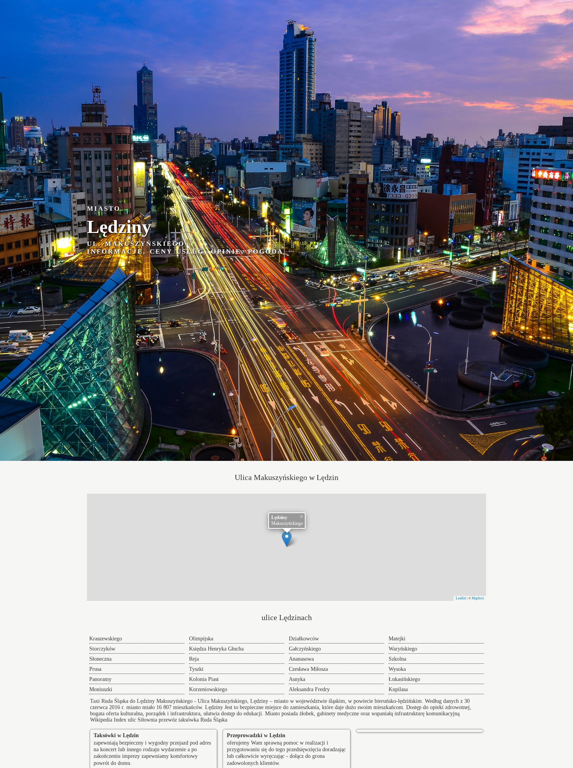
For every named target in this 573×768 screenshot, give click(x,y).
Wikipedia (101, 720)
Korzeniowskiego (208, 689)
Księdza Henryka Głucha (216, 649)
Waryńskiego (403, 649)
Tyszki (196, 669)
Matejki (397, 639)
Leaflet (461, 598)
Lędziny (214, 707)
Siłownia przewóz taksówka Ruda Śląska (182, 720)
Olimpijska (201, 639)
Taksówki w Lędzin (116, 735)
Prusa (95, 669)
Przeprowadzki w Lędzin (256, 735)
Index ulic (125, 720)
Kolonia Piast (204, 679)
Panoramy (100, 679)
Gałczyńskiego (305, 649)
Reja (194, 659)
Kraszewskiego (105, 639)
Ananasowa (301, 659)
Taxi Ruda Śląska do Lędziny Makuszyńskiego (141, 701)
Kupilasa (398, 689)
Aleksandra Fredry (309, 689)
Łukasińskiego (404, 679)
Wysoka (397, 669)
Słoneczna (100, 659)
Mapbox (478, 598)
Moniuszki (100, 689)
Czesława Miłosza (308, 669)
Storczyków (102, 649)
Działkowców (304, 639)
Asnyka (297, 679)
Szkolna (397, 659)
